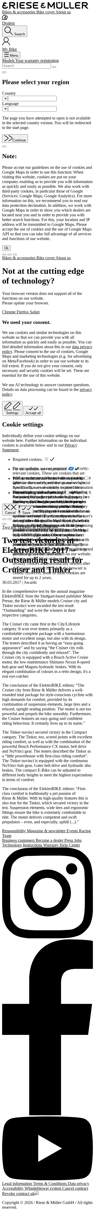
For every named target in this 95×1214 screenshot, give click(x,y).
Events (72, 831)
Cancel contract (75, 1188)
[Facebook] (47, 1027)
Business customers (19, 840)
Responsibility (14, 831)
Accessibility (13, 1188)
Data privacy (78, 1183)
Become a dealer (50, 840)
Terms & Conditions (50, 1183)
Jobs (78, 840)
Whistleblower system (43, 1188)
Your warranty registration (37, 60)
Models (8, 60)
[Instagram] (47, 893)
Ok (6, 248)
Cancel (10, 513)
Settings (12, 413)
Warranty (51, 845)
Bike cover (45, 12)
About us (63, 12)
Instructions (33, 845)
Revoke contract (16, 1193)
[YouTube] (47, 1148)
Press (69, 840)
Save (26, 513)
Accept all (33, 413)
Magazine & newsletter (46, 831)
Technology (12, 845)
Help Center (70, 845)
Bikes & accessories (19, 12)
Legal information (17, 1183)
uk (32, 1193)
